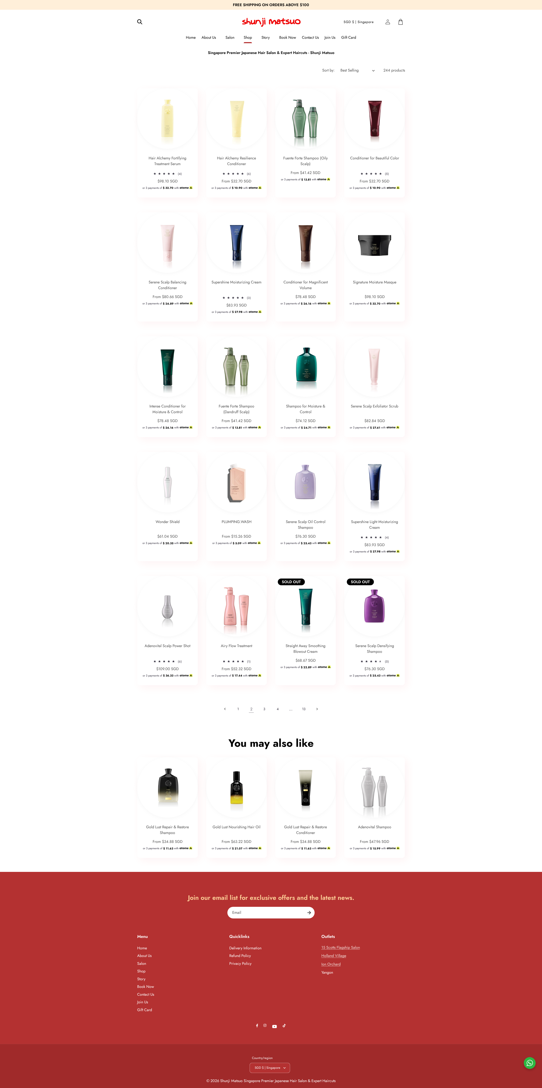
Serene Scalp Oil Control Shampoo (305, 524)
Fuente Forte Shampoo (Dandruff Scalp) (236, 409)
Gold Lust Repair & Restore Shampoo (167, 829)
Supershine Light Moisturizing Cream (374, 524)
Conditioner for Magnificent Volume (305, 285)
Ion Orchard (331, 964)
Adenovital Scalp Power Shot (167, 646)
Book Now (145, 986)
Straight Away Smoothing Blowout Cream (305, 648)
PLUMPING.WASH (236, 522)
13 (304, 709)
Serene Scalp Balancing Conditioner (167, 285)
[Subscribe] (309, 913)
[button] (142, 22)
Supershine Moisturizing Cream (236, 282)
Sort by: (328, 70)
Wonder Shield (167, 522)
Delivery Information (245, 948)
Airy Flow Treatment (236, 646)
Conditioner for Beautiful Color (374, 158)
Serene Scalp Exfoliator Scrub (374, 406)
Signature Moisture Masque (374, 282)
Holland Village (333, 955)
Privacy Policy (240, 963)
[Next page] (317, 709)
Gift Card (144, 1010)
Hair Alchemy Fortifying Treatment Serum (167, 161)
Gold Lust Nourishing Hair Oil (236, 827)
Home (142, 948)
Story (141, 979)
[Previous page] (225, 709)
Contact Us (145, 994)
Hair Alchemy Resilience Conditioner (236, 161)
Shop (141, 971)
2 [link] (251, 709)
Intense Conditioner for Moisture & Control (167, 409)
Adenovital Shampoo (374, 827)
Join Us (142, 1002)
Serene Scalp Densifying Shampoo (374, 648)
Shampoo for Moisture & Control (305, 409)
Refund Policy (240, 955)
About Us (144, 955)
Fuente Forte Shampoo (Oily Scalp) (305, 161)
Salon (141, 963)
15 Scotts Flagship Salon (340, 947)
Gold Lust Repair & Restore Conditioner (305, 829)
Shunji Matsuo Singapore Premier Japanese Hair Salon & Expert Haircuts (278, 1081)
